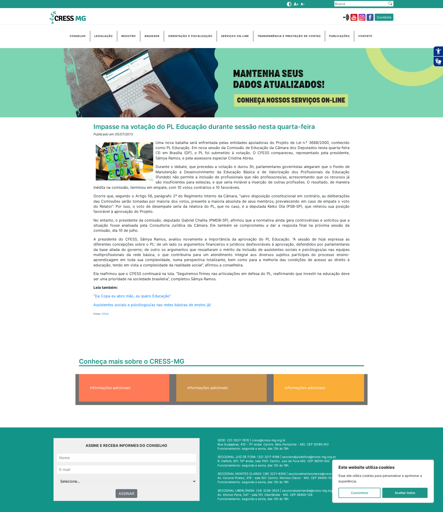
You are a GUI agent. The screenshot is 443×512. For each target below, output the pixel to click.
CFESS (104, 313)
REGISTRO (128, 36)
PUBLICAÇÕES (339, 36)
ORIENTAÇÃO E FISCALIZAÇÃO (190, 36)
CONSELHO (78, 36)
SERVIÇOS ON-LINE (235, 36)
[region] (383, 481)
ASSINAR (126, 493)
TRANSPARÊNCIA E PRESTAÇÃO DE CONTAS (289, 36)
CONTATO (365, 36)
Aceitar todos (405, 493)
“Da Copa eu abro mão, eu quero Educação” (132, 296)
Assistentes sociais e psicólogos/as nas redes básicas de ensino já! (152, 304)
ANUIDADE (152, 36)
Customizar (359, 493)
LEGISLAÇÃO (103, 36)
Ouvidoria (384, 17)
